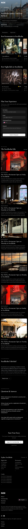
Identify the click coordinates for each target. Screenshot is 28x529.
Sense (2, 468)
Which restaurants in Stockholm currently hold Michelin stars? (13, 397)
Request (5, 126)
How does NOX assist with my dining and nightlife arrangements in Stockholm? (12, 418)
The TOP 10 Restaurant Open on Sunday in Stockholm (6, 482)
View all (25, 149)
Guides (3, 474)
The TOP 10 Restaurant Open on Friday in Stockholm (6, 476)
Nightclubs (12, 32)
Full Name (5, 110)
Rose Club (3, 467)
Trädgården (3, 464)
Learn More (14, 445)
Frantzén (17, 468)
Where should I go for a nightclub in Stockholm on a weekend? (13, 404)
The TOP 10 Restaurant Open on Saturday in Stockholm (6, 477)
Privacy (3, 524)
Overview (23, 457)
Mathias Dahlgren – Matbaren (19, 467)
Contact (3, 503)
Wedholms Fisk (18, 464)
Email (4, 115)
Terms (2, 522)
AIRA (16, 465)
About (2, 496)
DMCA (2, 526)
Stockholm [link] (6, 7)
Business (3, 500)
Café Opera (3, 465)
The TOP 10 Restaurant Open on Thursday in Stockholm (6, 479)
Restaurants (5, 32)
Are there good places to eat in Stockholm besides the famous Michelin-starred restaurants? (12, 411)
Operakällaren (18, 462)
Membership (4, 498)
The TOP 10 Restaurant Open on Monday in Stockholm (6, 481)
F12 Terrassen (4, 462)
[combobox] (14, 21)
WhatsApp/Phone (7, 120)
